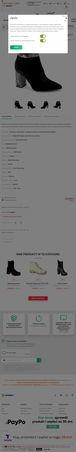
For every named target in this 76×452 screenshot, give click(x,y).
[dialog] (38, 226)
